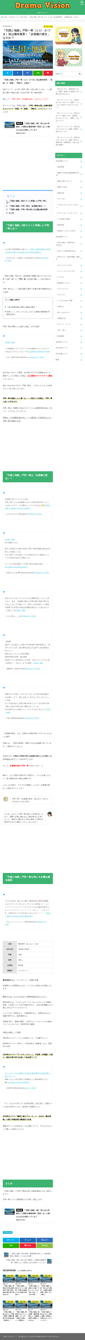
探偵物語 (60, 336)
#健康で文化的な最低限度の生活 (31, 1073)
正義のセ (60, 306)
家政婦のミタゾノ (64, 283)
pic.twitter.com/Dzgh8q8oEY (22, 916)
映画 (57, 360)
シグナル (60, 277)
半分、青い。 (62, 330)
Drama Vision (41, 1336)
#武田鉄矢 (42, 249)
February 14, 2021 (34, 514)
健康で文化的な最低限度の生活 (67, 174)
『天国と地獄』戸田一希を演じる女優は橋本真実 (27, 209)
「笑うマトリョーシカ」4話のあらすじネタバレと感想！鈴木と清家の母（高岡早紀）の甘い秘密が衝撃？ (68, 141)
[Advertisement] (28, 163)
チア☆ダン (61, 199)
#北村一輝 (34, 249)
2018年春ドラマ (62, 237)
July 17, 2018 (30, 1088)
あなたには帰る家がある (66, 251)
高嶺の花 (60, 193)
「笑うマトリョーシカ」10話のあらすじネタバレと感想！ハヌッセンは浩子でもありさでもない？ (67, 103)
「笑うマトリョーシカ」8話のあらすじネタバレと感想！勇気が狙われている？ (68, 129)
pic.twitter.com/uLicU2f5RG (19, 508)
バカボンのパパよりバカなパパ (67, 206)
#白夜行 (14, 252)
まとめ (10, 213)
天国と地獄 (8, 1232)
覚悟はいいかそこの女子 (66, 231)
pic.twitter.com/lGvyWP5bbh (18, 1082)
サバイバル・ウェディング (67, 213)
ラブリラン (61, 295)
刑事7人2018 (62, 187)
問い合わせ (22, 1336)
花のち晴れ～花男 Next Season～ (65, 244)
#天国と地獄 (10, 342)
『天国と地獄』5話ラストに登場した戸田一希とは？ (26, 201)
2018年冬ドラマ (62, 342)
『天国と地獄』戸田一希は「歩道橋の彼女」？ (26, 206)
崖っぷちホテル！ (64, 312)
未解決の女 (61, 318)
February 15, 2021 (36, 357)
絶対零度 (60, 167)
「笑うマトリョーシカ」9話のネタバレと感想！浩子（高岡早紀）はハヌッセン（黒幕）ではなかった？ (68, 117)
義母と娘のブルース (64, 181)
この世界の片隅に (64, 219)
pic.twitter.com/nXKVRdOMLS (29, 252)
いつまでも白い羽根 (64, 300)
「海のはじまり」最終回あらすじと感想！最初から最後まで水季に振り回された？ (67, 91)
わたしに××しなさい (65, 265)
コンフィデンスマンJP (65, 271)
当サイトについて (42, 12)
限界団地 (60, 225)
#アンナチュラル (11, 1073)
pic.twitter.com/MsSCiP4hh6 (39, 351)
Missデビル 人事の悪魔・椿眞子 (68, 258)
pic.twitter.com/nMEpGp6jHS (16, 567)
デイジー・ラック (64, 324)
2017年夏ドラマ (62, 354)
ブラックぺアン (63, 289)
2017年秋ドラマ (62, 348)
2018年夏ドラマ (62, 161)
